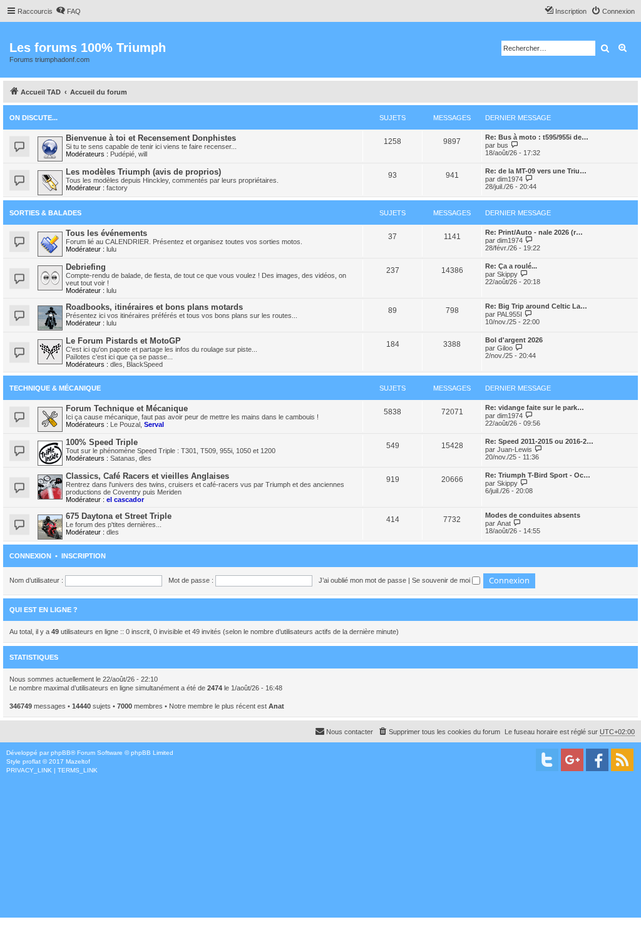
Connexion (30, 556)
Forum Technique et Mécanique (127, 408)
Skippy (507, 274)
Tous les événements (106, 233)
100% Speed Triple (102, 442)
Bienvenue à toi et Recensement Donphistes (151, 138)
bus (502, 145)
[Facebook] (597, 760)
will (142, 154)
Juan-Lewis (514, 449)
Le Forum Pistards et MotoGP (123, 341)
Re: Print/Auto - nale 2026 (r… (534, 232)
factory (117, 188)
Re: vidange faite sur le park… (534, 407)
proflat (32, 761)
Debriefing (86, 267)
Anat (504, 523)
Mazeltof (78, 761)
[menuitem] (68, 11)
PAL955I (509, 314)
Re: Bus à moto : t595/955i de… (536, 137)
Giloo (505, 348)
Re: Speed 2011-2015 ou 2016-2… (539, 441)
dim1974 (510, 179)
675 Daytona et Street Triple (119, 516)
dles (116, 364)
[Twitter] (547, 760)
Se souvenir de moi (442, 580)
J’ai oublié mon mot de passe (362, 580)
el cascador (125, 499)
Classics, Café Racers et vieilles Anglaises (147, 476)
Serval (154, 424)
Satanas (122, 458)
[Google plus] (572, 760)
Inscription (83, 556)
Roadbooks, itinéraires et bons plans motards (154, 307)
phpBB (61, 752)
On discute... (33, 117)
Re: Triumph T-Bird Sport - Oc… (537, 475)
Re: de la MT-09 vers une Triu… (536, 171)
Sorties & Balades (45, 213)
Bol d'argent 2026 (514, 340)
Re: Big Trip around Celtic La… (536, 306)
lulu (111, 249)
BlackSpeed (144, 364)
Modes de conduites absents (532, 515)
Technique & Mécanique (55, 388)
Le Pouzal (125, 424)
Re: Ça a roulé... (511, 266)
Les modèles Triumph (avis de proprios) (143, 172)
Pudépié (122, 154)
